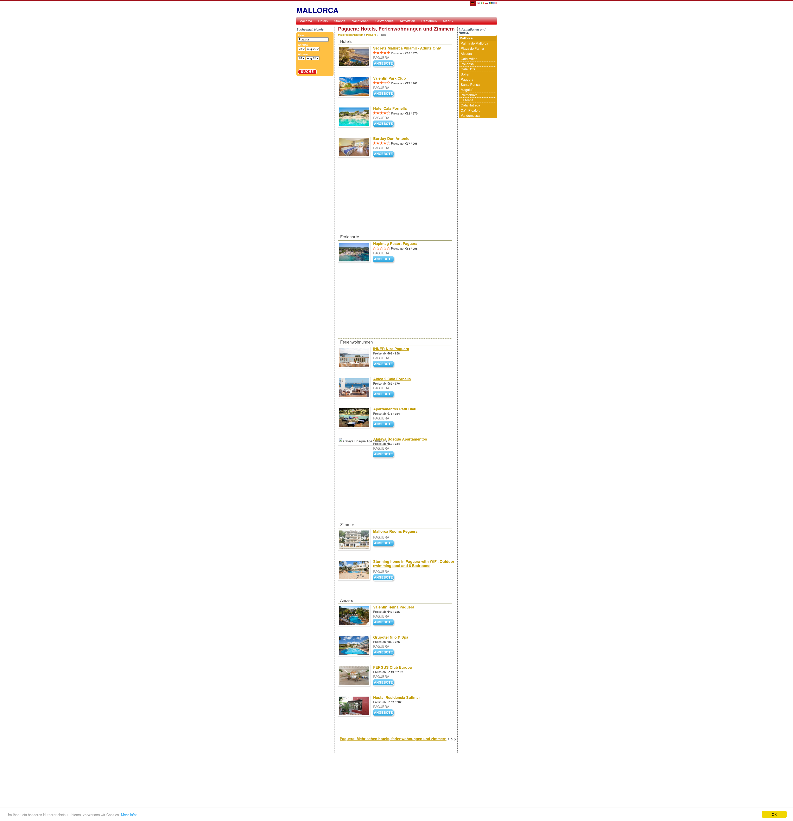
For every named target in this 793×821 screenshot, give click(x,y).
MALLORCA (317, 10)
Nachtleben (360, 21)
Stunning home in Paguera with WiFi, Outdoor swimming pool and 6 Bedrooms (413, 563)
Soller (465, 74)
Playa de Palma (472, 48)
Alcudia (466, 53)
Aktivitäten (407, 21)
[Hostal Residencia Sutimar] (384, 712)
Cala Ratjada (470, 105)
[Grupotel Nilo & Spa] (384, 652)
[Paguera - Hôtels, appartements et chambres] (495, 2)
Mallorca (305, 21)
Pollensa (467, 63)
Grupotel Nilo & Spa (390, 637)
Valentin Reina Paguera (393, 607)
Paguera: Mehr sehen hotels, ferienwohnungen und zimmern (393, 738)
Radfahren (429, 21)
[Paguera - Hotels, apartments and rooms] (478, 2)
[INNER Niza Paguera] (384, 364)
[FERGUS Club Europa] (384, 682)
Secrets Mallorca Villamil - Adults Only (407, 48)
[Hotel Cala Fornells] (384, 124)
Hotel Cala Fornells (390, 108)
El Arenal (467, 100)
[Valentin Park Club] (384, 94)
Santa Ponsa (470, 84)
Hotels (323, 21)
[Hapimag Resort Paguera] (384, 259)
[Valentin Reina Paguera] (384, 622)
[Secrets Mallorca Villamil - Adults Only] (384, 63)
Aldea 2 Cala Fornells (392, 379)
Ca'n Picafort (470, 110)
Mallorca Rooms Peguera (395, 531)
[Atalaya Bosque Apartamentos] (384, 454)
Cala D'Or (468, 69)
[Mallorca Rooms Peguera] (384, 543)
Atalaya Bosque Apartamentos (400, 439)
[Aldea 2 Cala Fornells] (384, 394)
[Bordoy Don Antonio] (384, 154)
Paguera (467, 79)
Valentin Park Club (389, 78)
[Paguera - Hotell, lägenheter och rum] (491, 2)
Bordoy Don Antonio (391, 138)
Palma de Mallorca (474, 43)
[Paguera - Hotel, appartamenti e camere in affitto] (482, 2)
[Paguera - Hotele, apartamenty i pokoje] (486, 2)
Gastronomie (384, 21)
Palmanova (469, 94)
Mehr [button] (447, 21)
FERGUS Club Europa (392, 667)
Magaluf (466, 89)
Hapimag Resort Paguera (395, 243)
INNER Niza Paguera (391, 348)
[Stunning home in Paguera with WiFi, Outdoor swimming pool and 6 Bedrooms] (384, 577)
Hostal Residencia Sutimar (396, 697)
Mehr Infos (129, 814)
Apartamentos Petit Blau (394, 409)
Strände (339, 21)
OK (774, 814)
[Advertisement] (395, 203)
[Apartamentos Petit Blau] (384, 424)
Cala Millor (469, 58)
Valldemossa (470, 115)
